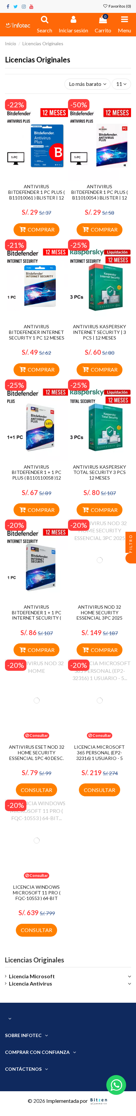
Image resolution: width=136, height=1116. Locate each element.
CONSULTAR (36, 790)
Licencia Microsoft (32, 976)
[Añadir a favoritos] (31, 178)
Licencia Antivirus (30, 983)
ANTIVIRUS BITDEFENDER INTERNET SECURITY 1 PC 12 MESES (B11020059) (36, 335)
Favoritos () (119, 6)
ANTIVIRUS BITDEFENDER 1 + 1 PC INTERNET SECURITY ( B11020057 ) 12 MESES (36, 615)
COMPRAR (41, 229)
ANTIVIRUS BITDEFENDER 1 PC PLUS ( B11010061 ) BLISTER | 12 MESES (36, 195)
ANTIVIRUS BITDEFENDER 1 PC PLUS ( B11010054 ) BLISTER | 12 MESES (99, 195)
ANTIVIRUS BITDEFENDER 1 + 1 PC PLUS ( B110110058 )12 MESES (36, 475)
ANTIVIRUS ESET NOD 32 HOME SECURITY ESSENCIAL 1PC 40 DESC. (36, 752)
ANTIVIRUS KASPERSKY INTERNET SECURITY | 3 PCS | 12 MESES (99, 332)
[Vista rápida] (42, 178)
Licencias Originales (34, 960)
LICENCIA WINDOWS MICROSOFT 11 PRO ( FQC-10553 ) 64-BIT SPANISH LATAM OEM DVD (36, 898)
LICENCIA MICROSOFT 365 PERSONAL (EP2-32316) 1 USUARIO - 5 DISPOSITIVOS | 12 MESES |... (99, 758)
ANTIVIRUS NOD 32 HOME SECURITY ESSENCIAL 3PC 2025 (99, 612)
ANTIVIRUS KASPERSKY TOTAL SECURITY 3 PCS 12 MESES (99, 472)
